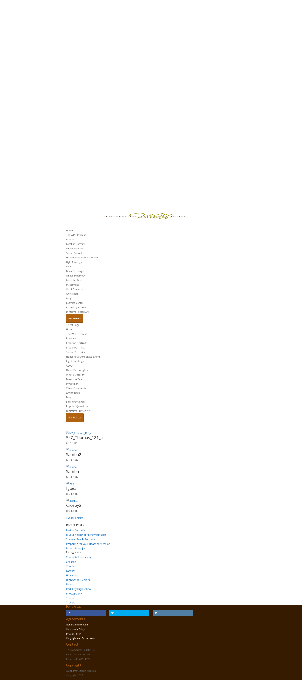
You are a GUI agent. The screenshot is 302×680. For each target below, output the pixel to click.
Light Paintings (74, 262)
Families (71, 571)
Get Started (74, 318)
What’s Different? (75, 275)
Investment (72, 284)
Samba (72, 471)
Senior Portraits (74, 252)
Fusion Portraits (75, 530)
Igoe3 (71, 488)
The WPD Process (76, 234)
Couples (71, 566)
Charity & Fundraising (79, 557)
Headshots (72, 575)
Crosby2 (73, 505)
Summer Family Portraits (80, 539)
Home (69, 230)
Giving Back (72, 293)
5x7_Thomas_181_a (84, 437)
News (69, 584)
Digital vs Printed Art (77, 311)
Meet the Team (74, 280)
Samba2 (73, 454)
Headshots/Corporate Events (82, 257)
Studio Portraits (74, 248)
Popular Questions (76, 307)
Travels (70, 602)
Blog (68, 298)
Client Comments (75, 289)
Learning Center (74, 302)
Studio (70, 598)
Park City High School (78, 589)
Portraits (71, 239)
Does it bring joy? (76, 548)
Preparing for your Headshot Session (88, 544)
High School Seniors (78, 580)
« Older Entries (74, 518)
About (69, 266)
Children (71, 562)
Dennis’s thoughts (76, 271)
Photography (74, 593)
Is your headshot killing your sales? (87, 534)
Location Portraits (76, 243)
